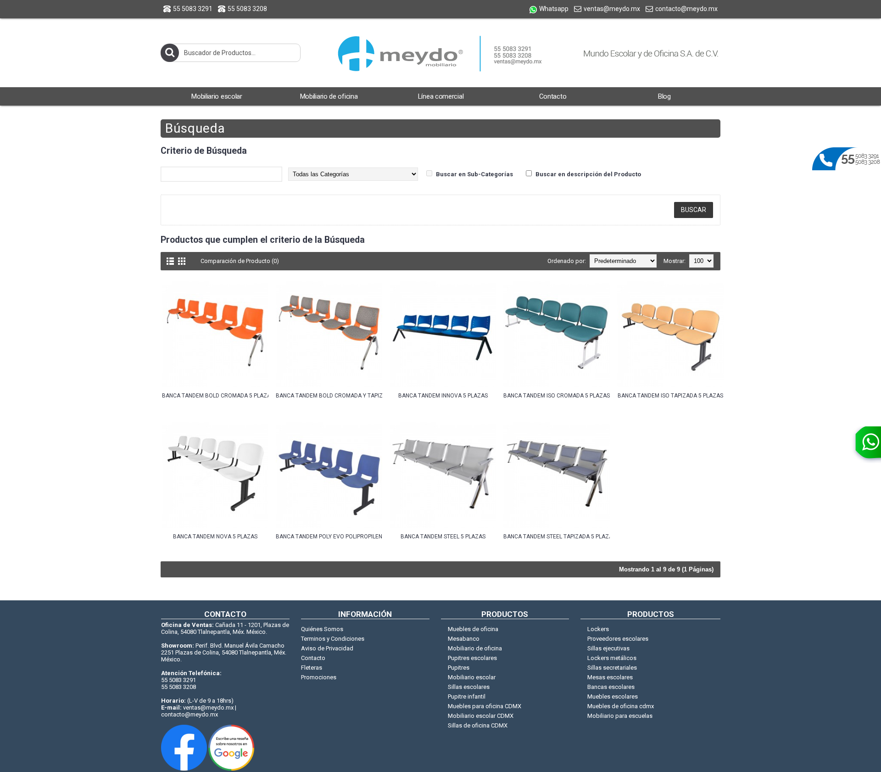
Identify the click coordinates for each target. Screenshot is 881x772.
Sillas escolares (469, 686)
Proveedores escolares (617, 638)
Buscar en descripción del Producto (588, 174)
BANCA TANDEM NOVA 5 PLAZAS (215, 536)
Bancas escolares (611, 686)
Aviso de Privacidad (327, 648)
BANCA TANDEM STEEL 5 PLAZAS (443, 536)
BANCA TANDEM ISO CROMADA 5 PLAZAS (556, 395)
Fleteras (311, 667)
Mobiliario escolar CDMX (480, 715)
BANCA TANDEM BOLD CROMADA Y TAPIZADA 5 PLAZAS (329, 395)
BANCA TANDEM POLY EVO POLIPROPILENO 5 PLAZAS (329, 536)
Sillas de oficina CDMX (477, 725)
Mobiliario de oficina (475, 648)
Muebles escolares (612, 696)
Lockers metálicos (611, 658)
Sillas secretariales (612, 667)
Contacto (313, 658)
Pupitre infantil (466, 696)
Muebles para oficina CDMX (484, 706)
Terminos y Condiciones (332, 638)
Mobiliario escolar (472, 677)
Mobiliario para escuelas (619, 715)
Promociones (318, 677)
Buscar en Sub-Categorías (474, 174)
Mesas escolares (610, 677)
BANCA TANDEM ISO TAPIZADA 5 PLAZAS (670, 395)
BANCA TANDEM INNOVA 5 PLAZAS (443, 395)
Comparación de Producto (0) (240, 260)
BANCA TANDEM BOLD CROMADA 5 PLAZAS (215, 395)
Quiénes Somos (322, 629)
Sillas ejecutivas (608, 648)
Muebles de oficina (473, 629)
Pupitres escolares (472, 658)
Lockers (598, 629)
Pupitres (458, 667)
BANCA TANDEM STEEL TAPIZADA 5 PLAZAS (556, 536)
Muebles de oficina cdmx (620, 706)
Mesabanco (464, 638)
